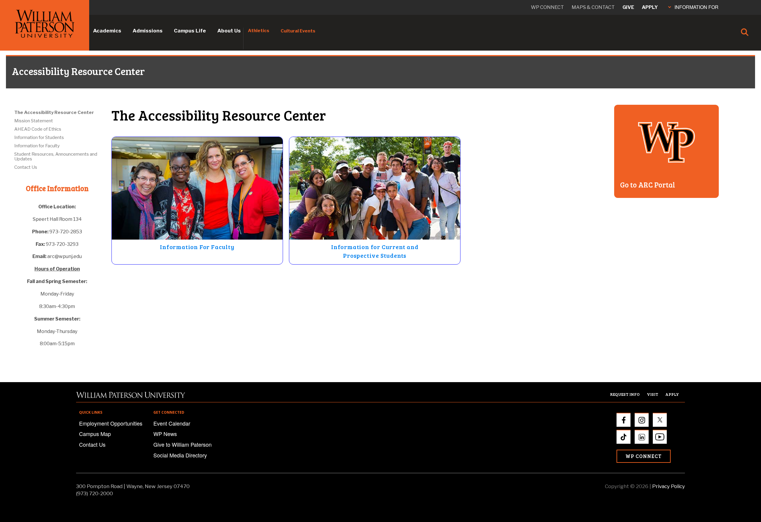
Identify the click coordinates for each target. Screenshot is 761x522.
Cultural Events (298, 31)
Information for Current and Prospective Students (375, 251)
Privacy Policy (668, 486)
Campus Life (190, 31)
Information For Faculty (197, 247)
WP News (165, 433)
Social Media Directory (180, 455)
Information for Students (39, 137)
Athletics (258, 30)
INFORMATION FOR (696, 7)
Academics (107, 31)
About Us (229, 31)
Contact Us (25, 167)
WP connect (547, 7)
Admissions (148, 31)
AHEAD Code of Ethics (37, 129)
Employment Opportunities (110, 423)
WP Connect (643, 456)
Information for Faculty (37, 145)
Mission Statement (33, 120)
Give (628, 7)
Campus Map (95, 433)
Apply (650, 7)
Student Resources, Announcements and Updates (55, 156)
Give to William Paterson (182, 444)
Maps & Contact (593, 7)
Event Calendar (171, 423)
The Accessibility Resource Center (54, 112)
